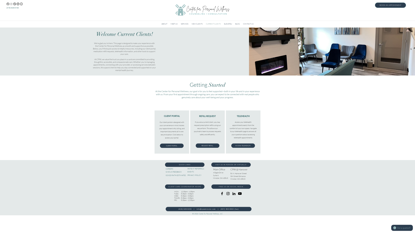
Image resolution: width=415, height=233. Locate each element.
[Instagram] (11, 3)
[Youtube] (21, 3)
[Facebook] (7, 3)
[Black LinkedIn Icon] (234, 193)
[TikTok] (14, 3)
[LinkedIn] (18, 3)
